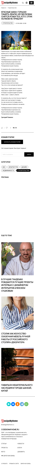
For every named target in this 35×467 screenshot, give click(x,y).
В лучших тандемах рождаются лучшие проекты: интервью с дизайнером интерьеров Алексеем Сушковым (17, 285)
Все (4, 167)
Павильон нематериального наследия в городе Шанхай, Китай (16, 388)
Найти (29, 154)
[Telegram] (22, 404)
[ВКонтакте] (13, 404)
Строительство (8, 23)
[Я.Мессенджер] (9, 404)
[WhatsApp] (26, 404)
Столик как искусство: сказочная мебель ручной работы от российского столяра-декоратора (15, 338)
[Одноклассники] (17, 404)
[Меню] (31, 2)
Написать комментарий (12, 142)
